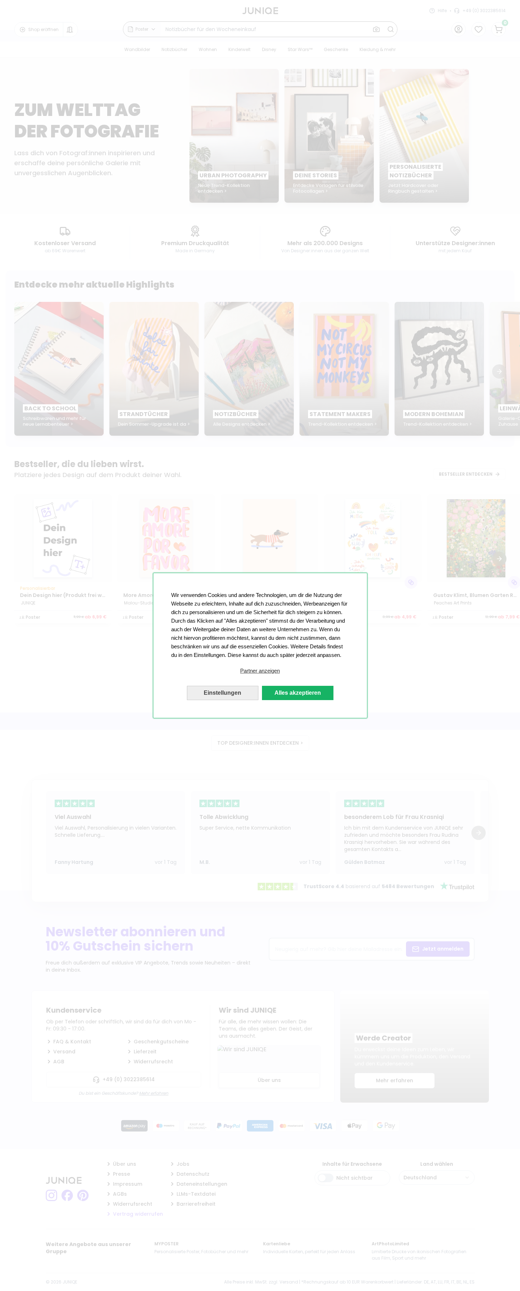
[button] (260, 671)
